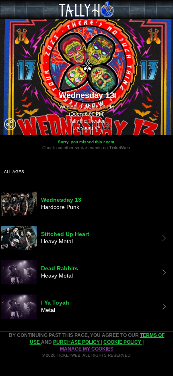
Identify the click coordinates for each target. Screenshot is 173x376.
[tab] (86, 203)
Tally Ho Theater (87, 121)
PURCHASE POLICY (77, 342)
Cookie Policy (122, 342)
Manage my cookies (86, 349)
